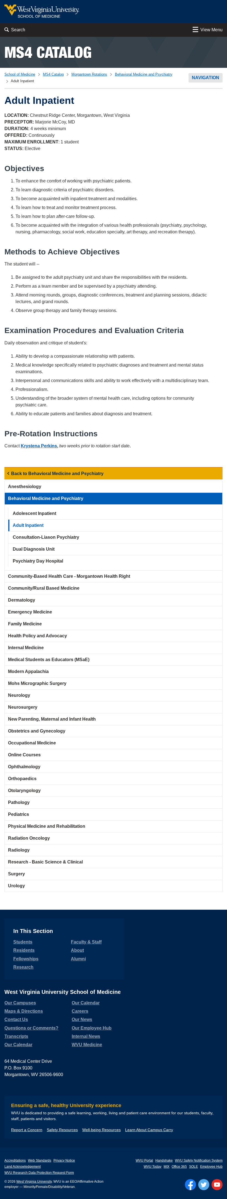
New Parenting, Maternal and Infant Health (52, 719)
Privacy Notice (64, 1160)
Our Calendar (18, 1044)
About (77, 950)
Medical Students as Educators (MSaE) (48, 659)
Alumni (78, 958)
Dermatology (21, 600)
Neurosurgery (22, 707)
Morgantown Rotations (89, 74)
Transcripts (16, 1036)
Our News (82, 1019)
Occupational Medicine (32, 743)
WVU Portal (144, 1160)
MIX (166, 1167)
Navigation (205, 77)
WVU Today (152, 1167)
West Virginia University (34, 1181)
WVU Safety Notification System (199, 1160)
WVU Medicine (87, 1044)
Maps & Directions (23, 1011)
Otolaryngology (24, 790)
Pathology (19, 802)
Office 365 (179, 1167)
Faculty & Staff (86, 942)
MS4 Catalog (48, 52)
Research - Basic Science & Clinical (45, 862)
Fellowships (25, 958)
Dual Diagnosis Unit (34, 549)
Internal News (86, 1036)
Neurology (19, 695)
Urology (16, 885)
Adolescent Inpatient (34, 513)
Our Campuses (20, 1003)
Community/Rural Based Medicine (43, 588)
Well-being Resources (101, 1130)
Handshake (164, 1160)
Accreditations (15, 1160)
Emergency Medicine (30, 612)
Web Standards (39, 1160)
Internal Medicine (26, 647)
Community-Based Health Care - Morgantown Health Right (69, 576)
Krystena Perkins (39, 445)
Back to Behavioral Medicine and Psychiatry (57, 473)
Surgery (16, 873)
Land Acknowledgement (22, 1167)
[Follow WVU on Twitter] (203, 1184)
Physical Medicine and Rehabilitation (46, 826)
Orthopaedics (22, 778)
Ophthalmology (24, 766)
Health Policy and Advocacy (37, 635)
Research (23, 967)
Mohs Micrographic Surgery (37, 683)
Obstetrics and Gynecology (36, 731)
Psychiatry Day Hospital (38, 561)
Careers (80, 1011)
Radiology (19, 850)
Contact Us (16, 1019)
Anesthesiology (24, 486)
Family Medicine (25, 624)
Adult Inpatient (28, 525)
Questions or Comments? (31, 1028)
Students (22, 942)
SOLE (193, 1167)
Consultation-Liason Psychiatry (46, 537)
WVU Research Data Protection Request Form (39, 1173)
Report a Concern (26, 1130)
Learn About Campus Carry (149, 1130)
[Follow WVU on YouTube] (217, 1184)
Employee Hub (211, 1167)
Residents (24, 950)
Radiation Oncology (29, 838)
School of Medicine (19, 74)
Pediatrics (18, 814)
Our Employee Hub (92, 1028)
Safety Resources (62, 1130)
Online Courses (24, 754)
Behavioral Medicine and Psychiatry (143, 74)
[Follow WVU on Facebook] (190, 1184)
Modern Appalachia (28, 671)
